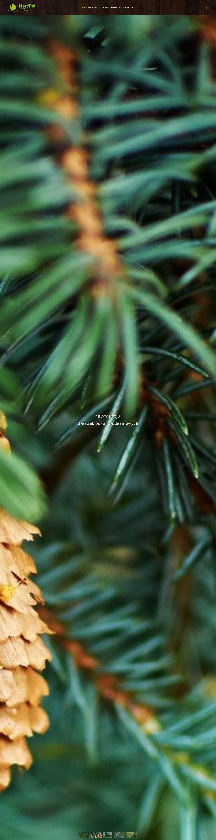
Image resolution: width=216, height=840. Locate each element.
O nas (84, 7)
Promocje (106, 7)
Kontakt (131, 7)
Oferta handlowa (94, 7)
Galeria (114, 7)
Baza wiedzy (122, 7)
